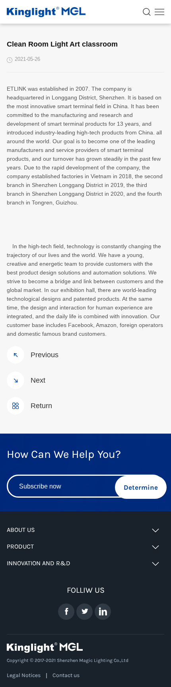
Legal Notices (24, 675)
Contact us (66, 675)
